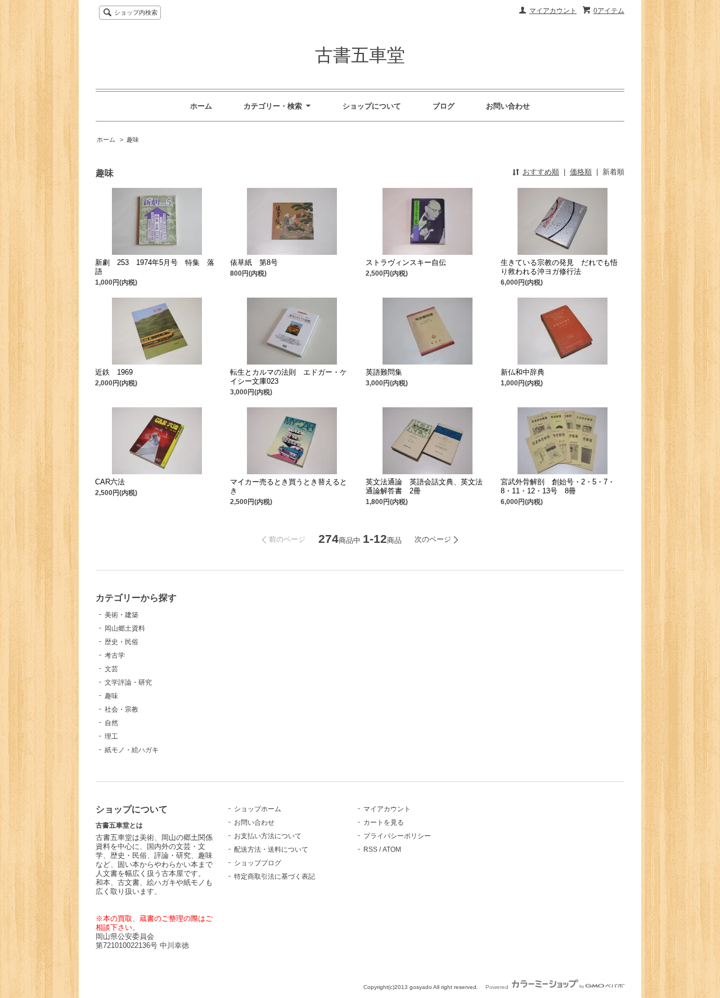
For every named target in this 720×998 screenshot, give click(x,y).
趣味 (133, 139)
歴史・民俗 (121, 642)
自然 (111, 723)
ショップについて (372, 106)
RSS (370, 849)
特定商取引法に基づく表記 (274, 876)
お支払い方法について (268, 836)
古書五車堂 (360, 55)
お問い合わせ (508, 106)
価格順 (581, 172)
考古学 (115, 655)
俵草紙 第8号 (254, 262)
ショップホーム (257, 809)
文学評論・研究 (128, 682)
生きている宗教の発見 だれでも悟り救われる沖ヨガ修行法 (559, 267)
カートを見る (383, 822)
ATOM (391, 849)
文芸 (111, 669)
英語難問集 (384, 372)
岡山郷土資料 (125, 628)
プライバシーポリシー (397, 836)
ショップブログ (257, 863)
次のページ (433, 539)
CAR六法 (110, 482)
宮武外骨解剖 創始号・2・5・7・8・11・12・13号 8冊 (558, 486)
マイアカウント (553, 11)
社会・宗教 (121, 709)
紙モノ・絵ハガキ (132, 750)
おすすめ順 (541, 172)
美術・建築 (121, 615)
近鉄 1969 (114, 372)
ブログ (443, 106)
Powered (497, 987)
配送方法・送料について (271, 849)
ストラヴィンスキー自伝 (406, 262)
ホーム (201, 106)
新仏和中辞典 (522, 372)
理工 (111, 736)
